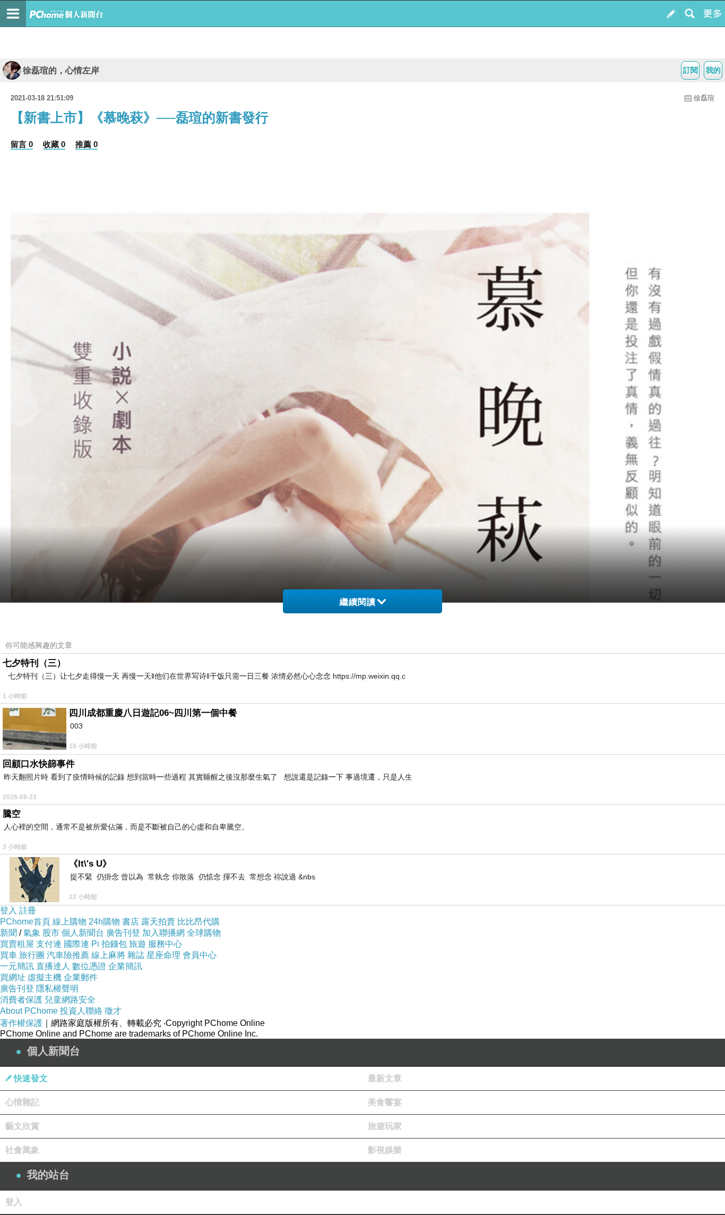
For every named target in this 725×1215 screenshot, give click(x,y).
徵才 (113, 1010)
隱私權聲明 (57, 988)
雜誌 (135, 955)
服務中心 (165, 943)
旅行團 (32, 955)
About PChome (29, 1010)
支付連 (49, 943)
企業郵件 (81, 977)
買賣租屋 (17, 943)
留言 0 (22, 144)
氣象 (31, 932)
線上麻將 (108, 955)
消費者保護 (21, 999)
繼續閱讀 (358, 601)
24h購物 (104, 921)
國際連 (76, 943)
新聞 (8, 932)
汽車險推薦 (68, 955)
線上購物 (70, 921)
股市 (50, 932)
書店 (130, 921)
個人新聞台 (83, 932)
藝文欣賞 (22, 1126)
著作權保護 (21, 1023)
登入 (8, 910)
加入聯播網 (163, 932)
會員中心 (200, 955)
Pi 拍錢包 (109, 943)
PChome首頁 (25, 921)
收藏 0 (54, 144)
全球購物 (204, 932)
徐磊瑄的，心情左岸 (61, 70)
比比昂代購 (198, 921)
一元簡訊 (17, 966)
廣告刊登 (123, 932)
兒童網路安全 (70, 999)
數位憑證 (89, 966)
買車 (8, 955)
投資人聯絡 (81, 1010)
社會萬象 (22, 1149)
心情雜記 (22, 1102)
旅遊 (137, 943)
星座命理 (163, 955)
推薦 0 (86, 144)
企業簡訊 (125, 966)
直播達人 (53, 966)
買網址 (12, 977)
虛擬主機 (45, 977)
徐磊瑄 (704, 98)
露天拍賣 (158, 921)
